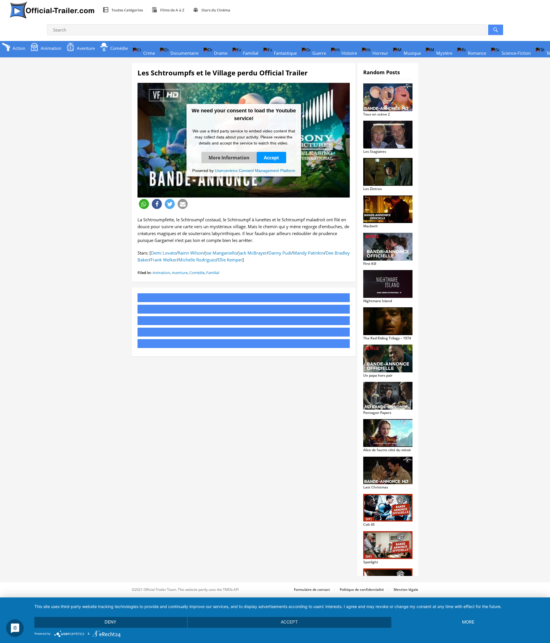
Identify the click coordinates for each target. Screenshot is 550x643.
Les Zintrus (372, 188)
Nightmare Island (377, 300)
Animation (161, 272)
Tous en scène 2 (376, 114)
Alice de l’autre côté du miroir (387, 449)
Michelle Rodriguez (197, 260)
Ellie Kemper (230, 260)
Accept (271, 157)
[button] (144, 204)
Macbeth (370, 226)
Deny (110, 622)
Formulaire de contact (312, 589)
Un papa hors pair (377, 375)
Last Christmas (375, 487)
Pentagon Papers (377, 412)
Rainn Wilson (191, 253)
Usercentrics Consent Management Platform (255, 170)
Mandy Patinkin (308, 253)
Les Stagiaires (374, 151)
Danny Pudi (279, 253)
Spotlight (370, 562)
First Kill (369, 263)
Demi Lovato (163, 253)
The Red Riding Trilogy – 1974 (387, 338)
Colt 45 (369, 524)
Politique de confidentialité (362, 589)
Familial (212, 272)
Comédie (197, 272)
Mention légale (406, 589)
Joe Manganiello (221, 253)
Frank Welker (164, 260)
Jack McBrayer (253, 253)
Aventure (180, 272)
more (468, 622)
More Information (229, 157)
